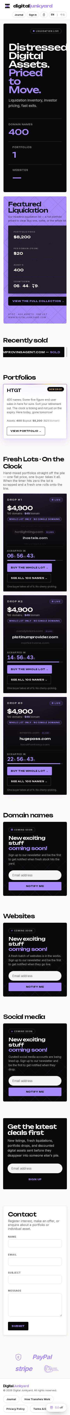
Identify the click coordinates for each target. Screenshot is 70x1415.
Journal (19, 14)
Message (14, 1290)
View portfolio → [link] (25, 430)
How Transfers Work (37, 1399)
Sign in (33, 14)
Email (12, 1254)
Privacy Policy (15, 1408)
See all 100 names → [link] (29, 578)
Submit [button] (18, 1326)
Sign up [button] (35, 1179)
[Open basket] (44, 15)
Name (12, 1236)
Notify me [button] (35, 886)
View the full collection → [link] (38, 301)
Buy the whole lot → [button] (29, 567)
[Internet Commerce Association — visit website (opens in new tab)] (51, 1369)
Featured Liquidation (28, 207)
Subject (14, 1272)
